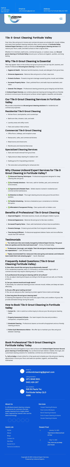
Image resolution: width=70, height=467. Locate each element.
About (9, 433)
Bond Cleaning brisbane (48, 413)
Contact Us (10, 438)
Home (9, 430)
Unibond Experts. (39, 459)
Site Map (10, 441)
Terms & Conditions (13, 447)
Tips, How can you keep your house (55, 443)
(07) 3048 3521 (5, 10)
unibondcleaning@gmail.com (27, 11)
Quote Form (11, 444)
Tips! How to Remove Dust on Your (56, 434)
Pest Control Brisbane (47, 410)
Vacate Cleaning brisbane (48, 418)
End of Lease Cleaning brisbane (50, 415)
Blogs (9, 436)
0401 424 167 (5, 11)
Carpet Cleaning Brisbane (48, 407)
